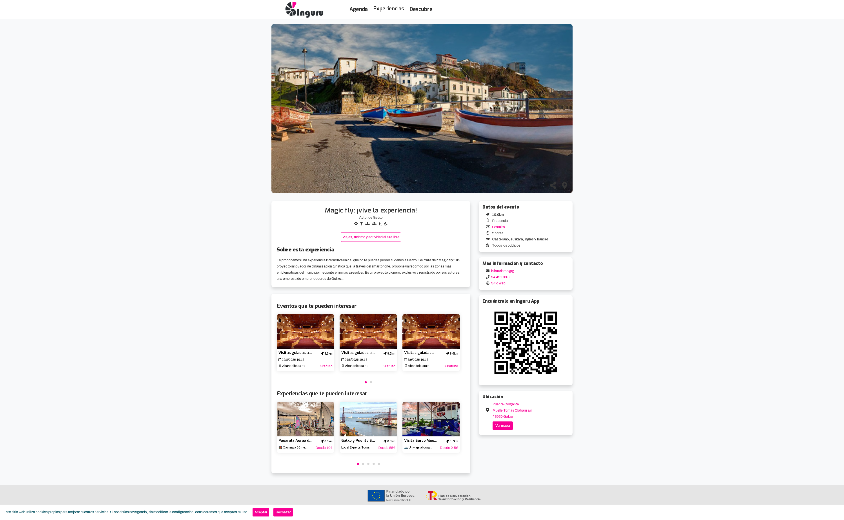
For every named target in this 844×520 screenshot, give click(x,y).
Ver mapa (502, 425)
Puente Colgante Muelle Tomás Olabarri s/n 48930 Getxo (512, 410)
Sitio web (498, 283)
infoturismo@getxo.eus (509, 271)
